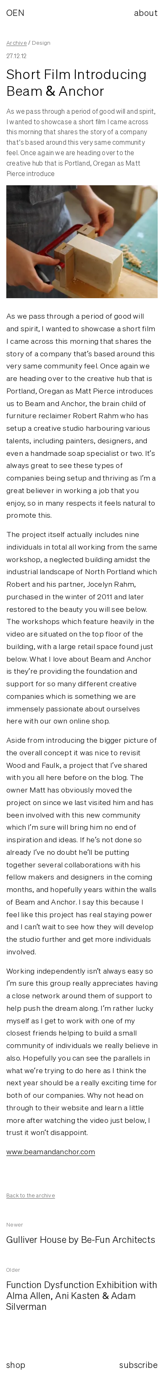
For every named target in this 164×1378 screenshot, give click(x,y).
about (146, 12)
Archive (16, 42)
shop (16, 1364)
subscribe (138, 1364)
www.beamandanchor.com (50, 1151)
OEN (15, 12)
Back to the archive (30, 1195)
